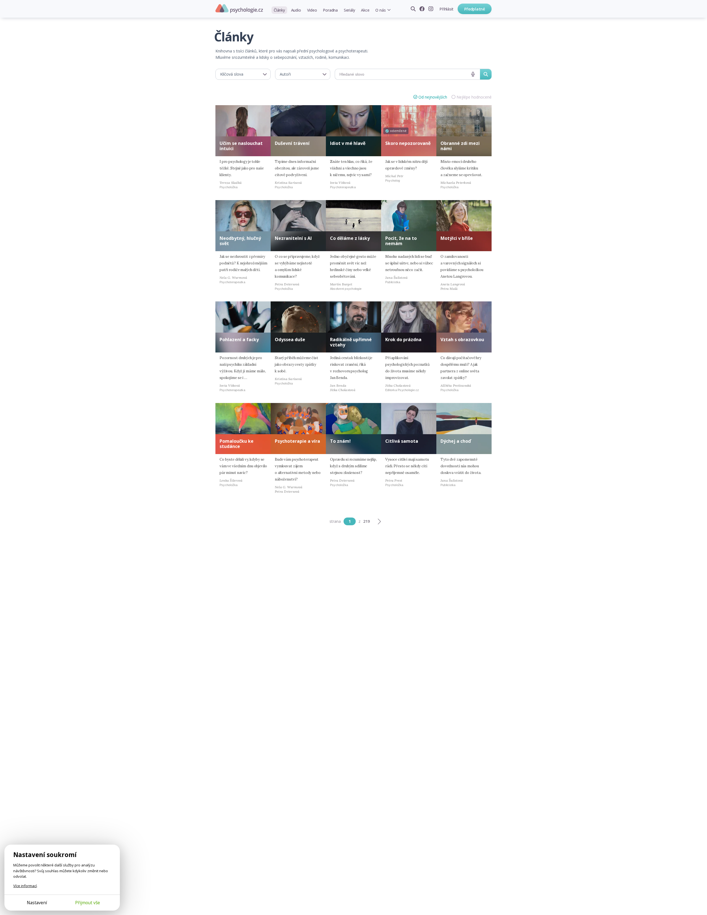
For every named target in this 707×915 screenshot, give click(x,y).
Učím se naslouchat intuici (241, 146)
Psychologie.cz (239, 8)
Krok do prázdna (403, 339)
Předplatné (474, 9)
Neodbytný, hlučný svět (240, 240)
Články (279, 10)
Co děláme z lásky (350, 238)
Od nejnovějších (432, 97)
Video (312, 10)
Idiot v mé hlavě (347, 143)
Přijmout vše (87, 903)
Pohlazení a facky (239, 339)
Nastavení (37, 903)
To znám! (340, 441)
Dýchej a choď (455, 441)
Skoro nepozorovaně (408, 143)
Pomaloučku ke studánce (237, 443)
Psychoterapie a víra (297, 441)
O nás (380, 10)
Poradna (330, 10)
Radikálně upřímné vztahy (351, 342)
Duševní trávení (292, 143)
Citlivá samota (401, 441)
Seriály (349, 10)
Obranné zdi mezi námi (460, 146)
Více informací (25, 885)
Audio (296, 10)
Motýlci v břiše (456, 238)
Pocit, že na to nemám (401, 240)
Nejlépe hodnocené (474, 97)
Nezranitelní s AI (293, 238)
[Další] (379, 521)
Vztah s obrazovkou (462, 339)
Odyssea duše (290, 339)
